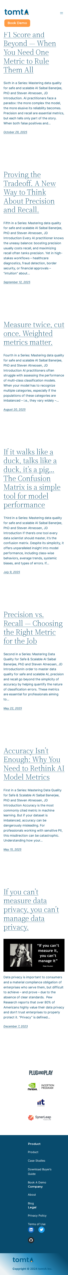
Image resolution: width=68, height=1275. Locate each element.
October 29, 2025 (15, 132)
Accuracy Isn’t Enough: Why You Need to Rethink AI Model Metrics (34, 764)
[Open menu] (61, 13)
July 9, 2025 (11, 572)
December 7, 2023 (15, 1026)
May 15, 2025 (12, 849)
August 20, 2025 (14, 409)
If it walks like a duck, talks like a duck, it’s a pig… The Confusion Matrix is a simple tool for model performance (32, 478)
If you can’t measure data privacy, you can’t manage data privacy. (31, 909)
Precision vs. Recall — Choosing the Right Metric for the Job (33, 627)
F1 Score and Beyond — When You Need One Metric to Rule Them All (29, 52)
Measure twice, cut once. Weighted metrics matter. (33, 333)
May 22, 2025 (12, 708)
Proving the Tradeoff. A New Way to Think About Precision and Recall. (29, 192)
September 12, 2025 (16, 282)
